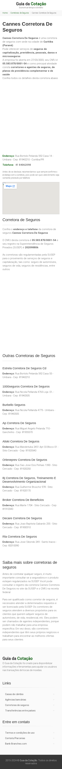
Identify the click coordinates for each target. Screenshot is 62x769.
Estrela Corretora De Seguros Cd (24, 368)
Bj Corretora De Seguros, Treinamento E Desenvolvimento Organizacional (29, 479)
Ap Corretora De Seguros (19, 423)
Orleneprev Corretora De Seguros (24, 459)
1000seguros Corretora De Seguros (26, 386)
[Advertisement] (31, 113)
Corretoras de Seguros (19, 13)
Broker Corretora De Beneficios (23, 500)
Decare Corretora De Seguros (22, 518)
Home (5, 13)
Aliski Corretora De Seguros (20, 441)
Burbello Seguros (13, 405)
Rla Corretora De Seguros (19, 536)
